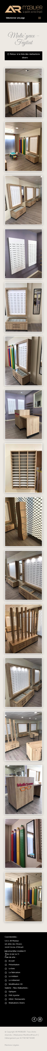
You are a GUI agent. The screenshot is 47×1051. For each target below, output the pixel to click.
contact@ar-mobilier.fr (16, 951)
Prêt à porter (14, 995)
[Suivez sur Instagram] (40, 1019)
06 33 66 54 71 (13, 954)
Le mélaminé (14, 980)
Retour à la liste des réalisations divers (25, 56)
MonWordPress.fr (30, 1035)
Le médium (13, 976)
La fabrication (14, 972)
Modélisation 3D (16, 984)
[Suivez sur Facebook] (34, 1019)
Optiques (12, 991)
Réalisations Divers (17, 1003)
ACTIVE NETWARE (27, 1038)
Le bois (12, 968)
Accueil (11, 961)
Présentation (14, 964)
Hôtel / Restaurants (17, 999)
